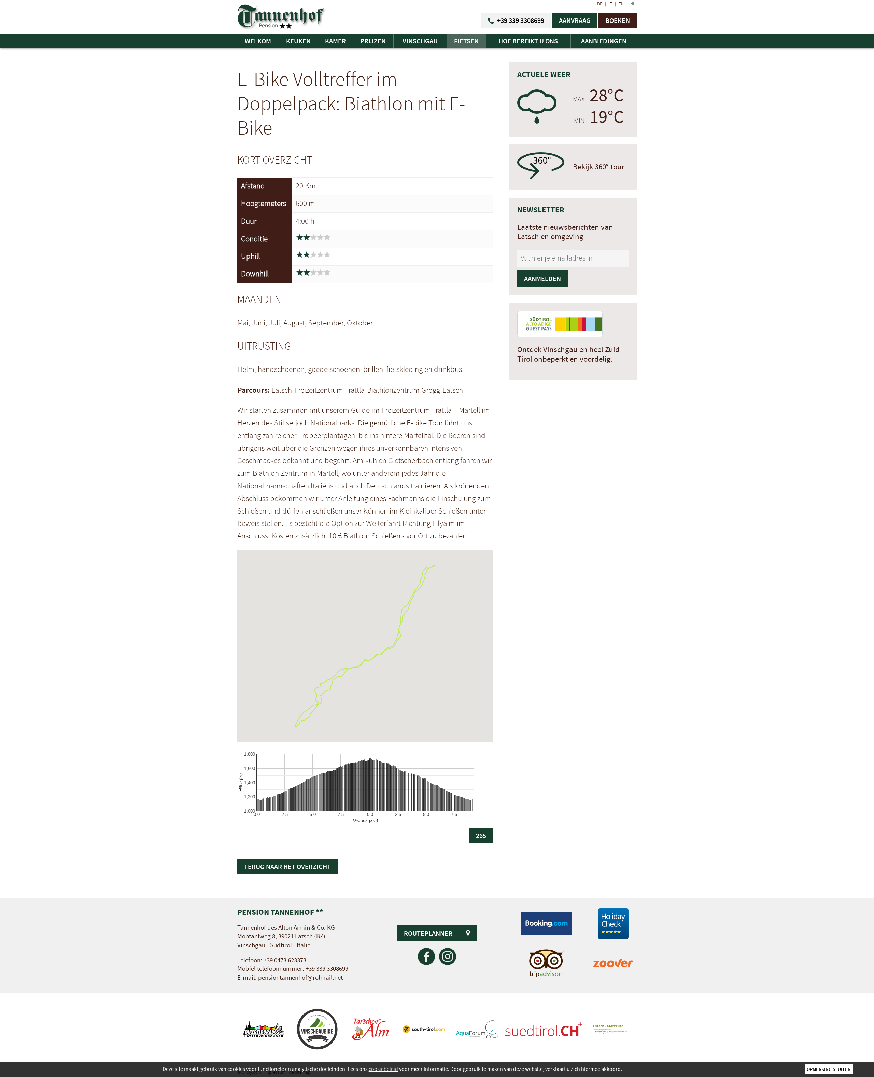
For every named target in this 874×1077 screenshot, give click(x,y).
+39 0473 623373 (285, 960)
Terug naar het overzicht (287, 866)
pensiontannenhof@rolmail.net (300, 978)
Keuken (298, 41)
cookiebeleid (383, 1069)
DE (599, 4)
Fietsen (466, 41)
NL (632, 4)
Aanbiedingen (603, 41)
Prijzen (373, 41)
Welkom (258, 41)
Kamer (335, 41)
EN (621, 4)
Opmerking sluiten (829, 1069)
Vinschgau (420, 41)
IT (610, 4)
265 (481, 835)
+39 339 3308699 (327, 969)
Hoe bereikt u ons (528, 41)
